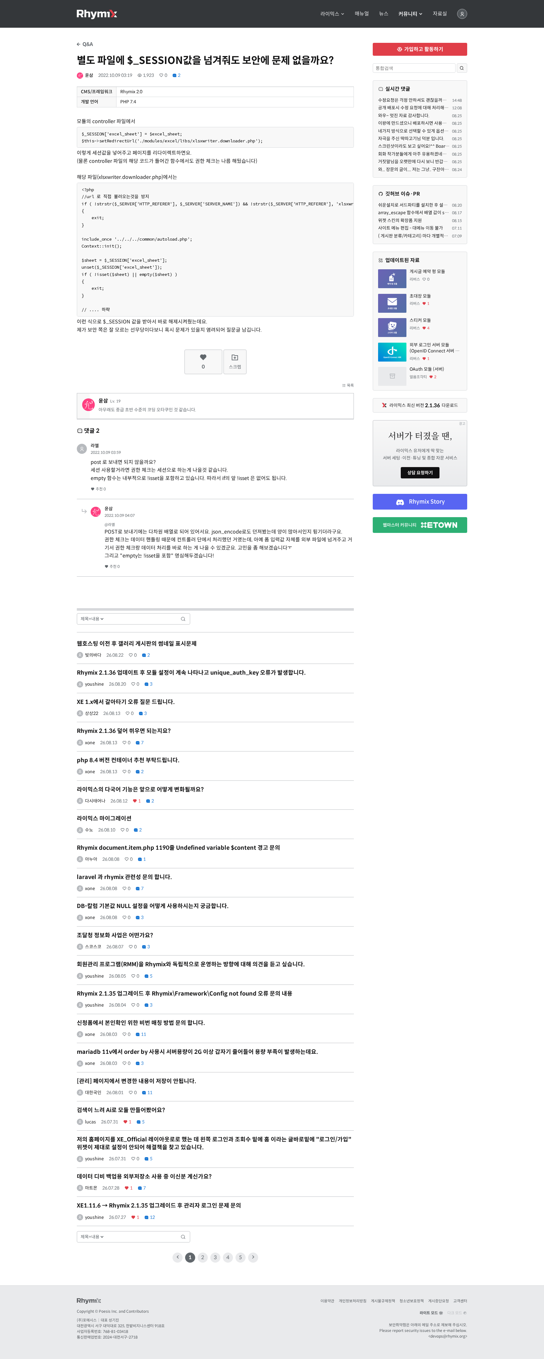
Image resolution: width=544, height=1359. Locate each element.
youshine (94, 684)
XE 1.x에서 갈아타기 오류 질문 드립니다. (126, 702)
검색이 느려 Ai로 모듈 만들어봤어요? (121, 1110)
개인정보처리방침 (352, 1301)
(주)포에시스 (87, 1320)
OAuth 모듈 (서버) (427, 369)
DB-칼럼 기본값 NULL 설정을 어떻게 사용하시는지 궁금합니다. (153, 906)
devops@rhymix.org (447, 1336)
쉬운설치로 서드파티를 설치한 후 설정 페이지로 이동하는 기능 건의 (439, 205)
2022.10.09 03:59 (106, 452)
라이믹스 (330, 14)
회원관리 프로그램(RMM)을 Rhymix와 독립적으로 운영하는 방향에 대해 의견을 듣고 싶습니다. (191, 964)
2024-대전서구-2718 (120, 1337)
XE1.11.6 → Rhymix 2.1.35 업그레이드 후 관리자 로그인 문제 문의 (159, 1205)
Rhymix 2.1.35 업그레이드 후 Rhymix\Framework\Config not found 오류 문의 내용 (184, 993)
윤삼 (89, 75)
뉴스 (383, 14)
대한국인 (93, 1092)
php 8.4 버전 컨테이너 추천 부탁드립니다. (128, 760)
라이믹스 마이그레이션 (104, 818)
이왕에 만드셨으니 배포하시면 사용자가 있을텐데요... (426, 123)
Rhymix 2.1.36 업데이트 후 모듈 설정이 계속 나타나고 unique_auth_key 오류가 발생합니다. (191, 672)
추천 (100, 489)
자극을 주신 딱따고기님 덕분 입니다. (411, 138)
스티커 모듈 (420, 320)
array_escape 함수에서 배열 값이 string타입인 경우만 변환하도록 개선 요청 (448, 212)
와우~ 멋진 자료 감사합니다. (403, 115)
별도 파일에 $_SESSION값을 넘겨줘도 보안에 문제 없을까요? (205, 60)
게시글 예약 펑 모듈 (427, 271)
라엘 (95, 445)
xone (90, 742)
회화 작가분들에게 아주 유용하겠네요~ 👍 (416, 154)
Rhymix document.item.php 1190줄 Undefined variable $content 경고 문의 (178, 847)
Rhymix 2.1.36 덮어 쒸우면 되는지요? (124, 731)
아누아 (91, 859)
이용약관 (327, 1301)
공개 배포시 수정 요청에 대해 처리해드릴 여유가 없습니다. (431, 108)
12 (152, 1217)
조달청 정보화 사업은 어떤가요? (115, 935)
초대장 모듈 (420, 296)
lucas (90, 1122)
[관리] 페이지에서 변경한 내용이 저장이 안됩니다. (136, 1081)
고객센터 (460, 1301)
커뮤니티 (409, 14)
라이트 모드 (429, 1312)
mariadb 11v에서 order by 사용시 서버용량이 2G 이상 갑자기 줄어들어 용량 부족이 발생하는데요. (197, 1051)
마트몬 (91, 1188)
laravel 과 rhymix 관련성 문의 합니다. (124, 877)
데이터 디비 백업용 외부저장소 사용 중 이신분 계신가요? (144, 1176)
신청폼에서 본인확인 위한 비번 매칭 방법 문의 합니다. (141, 1022)
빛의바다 (93, 655)
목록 (350, 385)
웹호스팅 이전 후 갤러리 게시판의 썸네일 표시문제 (137, 643)
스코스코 (93, 947)
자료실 (440, 14)
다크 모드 (455, 1312)
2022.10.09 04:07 (120, 515)
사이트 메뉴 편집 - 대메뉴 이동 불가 (410, 228)
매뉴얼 (362, 14)
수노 (89, 830)
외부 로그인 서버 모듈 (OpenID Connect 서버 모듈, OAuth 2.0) (434, 348)
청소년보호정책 (412, 1301)
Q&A (87, 44)
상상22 (91, 713)
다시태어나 (95, 801)
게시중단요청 (438, 1301)
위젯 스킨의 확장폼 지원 (400, 220)
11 (143, 1034)
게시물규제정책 (383, 1301)
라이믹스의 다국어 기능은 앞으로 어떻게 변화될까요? (140, 789)
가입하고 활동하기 (423, 49)
